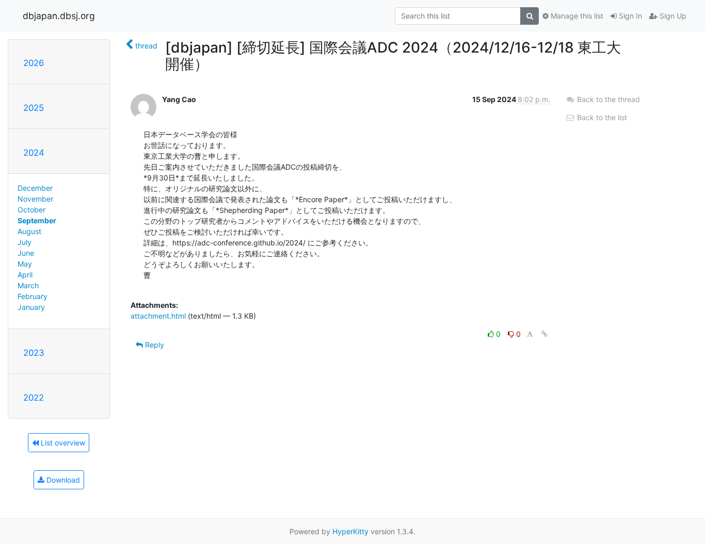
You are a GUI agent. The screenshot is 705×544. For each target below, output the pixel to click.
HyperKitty (350, 531)
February (32, 296)
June (26, 253)
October (31, 209)
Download (62, 479)
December (35, 188)
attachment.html (158, 315)
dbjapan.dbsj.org (59, 15)
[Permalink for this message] (544, 333)
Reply (153, 344)
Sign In (629, 15)
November (35, 198)
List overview (62, 442)
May (25, 263)
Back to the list (601, 117)
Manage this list (576, 15)
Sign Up (672, 15)
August (29, 231)
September (37, 220)
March (28, 285)
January (31, 307)
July (24, 242)
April (25, 274)
